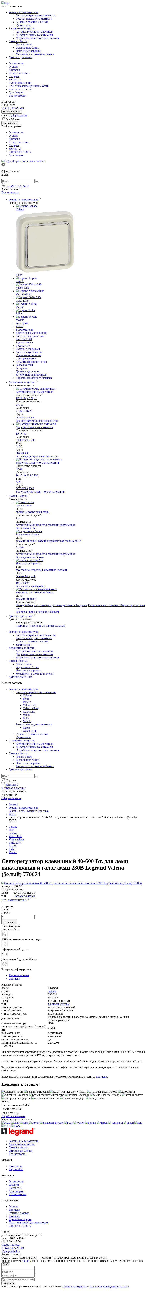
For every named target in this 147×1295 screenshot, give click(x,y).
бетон (19, 524)
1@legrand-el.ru (18, 115)
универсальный (55, 625)
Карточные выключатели (31, 332)
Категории (15, 1165)
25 (30, 440)
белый (33, 540)
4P (35, 398)
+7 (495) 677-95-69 (12, 108)
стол (44, 524)
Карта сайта (16, 1169)
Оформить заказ (11, 798)
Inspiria (20, 281)
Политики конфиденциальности (109, 1286)
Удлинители (23, 25)
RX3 (25, 417)
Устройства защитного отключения (37, 38)
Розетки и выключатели (23, 12)
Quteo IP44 (29, 730)
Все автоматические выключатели (37, 420)
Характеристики (19, 975)
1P (17, 398)
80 (31, 475)
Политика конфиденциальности (28, 85)
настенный (22, 625)
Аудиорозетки (24, 342)
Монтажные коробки (28, 569)
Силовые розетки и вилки (32, 21)
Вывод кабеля (24, 364)
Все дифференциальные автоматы (37, 456)
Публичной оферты (74, 1286)
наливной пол (32, 524)
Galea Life (22, 300)
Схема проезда (10, 1244)
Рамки (19, 326)
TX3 (31, 417)
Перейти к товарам (13, 1116)
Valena (19, 307)
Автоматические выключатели (34, 31)
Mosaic (20, 319)
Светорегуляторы (26, 358)
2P (28, 398)
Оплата (13, 66)
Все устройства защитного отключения (40, 491)
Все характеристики (14, 899)
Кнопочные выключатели (31, 374)
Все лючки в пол (26, 528)
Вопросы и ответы (20, 89)
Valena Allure (23, 294)
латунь (42, 540)
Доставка (14, 69)
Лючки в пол (24, 44)
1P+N (22, 398)
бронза (20, 511)
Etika (19, 313)
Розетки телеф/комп (28, 348)
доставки (101, 1076)
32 (33, 440)
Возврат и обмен (19, 73)
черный (76, 540)
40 (24, 475)
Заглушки (22, 368)
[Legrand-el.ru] (23, 161)
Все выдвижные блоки (30, 557)
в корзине (13, 787)
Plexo (19, 274)
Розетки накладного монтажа (34, 18)
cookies (26, 1260)
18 (24, 582)
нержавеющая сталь (37, 511)
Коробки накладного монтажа (34, 377)
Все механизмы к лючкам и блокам (37, 611)
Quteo (26, 727)
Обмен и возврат (19, 1212)
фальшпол (69, 524)
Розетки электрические (30, 335)
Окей (5, 1264)
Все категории (17, 95)
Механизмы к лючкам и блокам (35, 54)
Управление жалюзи (28, 355)
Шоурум (14, 76)
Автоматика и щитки (22, 28)
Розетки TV (23, 345)
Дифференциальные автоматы (34, 34)
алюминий (22, 540)
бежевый (21, 576)
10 (23, 411)
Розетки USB (24, 339)
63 (28, 475)
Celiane (20, 209)
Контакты (15, 79)
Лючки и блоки (18, 41)
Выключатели (24, 329)
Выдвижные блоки (27, 47)
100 (36, 475)
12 (20, 582)
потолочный (37, 625)
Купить (12, 922)
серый (31, 576)
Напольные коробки (28, 50)
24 (28, 582)
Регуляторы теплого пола (31, 361)
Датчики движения (20, 57)
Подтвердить (10, 123)
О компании (16, 63)
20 (30, 411)
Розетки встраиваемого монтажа (36, 15)
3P (31, 398)
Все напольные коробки (30, 585)
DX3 (19, 417)
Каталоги (14, 1216)
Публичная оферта (20, 82)
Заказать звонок (11, 111)
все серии (22, 323)
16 (27, 411)
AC (20, 446)
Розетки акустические (29, 352)
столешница (55, 524)
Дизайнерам (16, 92)
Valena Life (22, 287)
